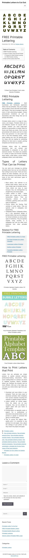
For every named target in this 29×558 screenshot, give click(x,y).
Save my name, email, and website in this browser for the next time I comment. (14, 497)
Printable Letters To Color (11, 455)
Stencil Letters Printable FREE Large (12, 535)
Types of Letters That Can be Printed (13, 53)
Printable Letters (8, 431)
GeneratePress (14, 555)
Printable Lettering (7, 533)
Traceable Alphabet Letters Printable (15, 251)
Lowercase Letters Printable (15, 244)
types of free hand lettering (10, 448)
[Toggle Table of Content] (21, 49)
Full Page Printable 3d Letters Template (15, 240)
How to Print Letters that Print (12, 58)
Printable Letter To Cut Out (9, 526)
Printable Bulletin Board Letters (11, 531)
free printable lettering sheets (13, 439)
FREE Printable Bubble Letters (10, 528)
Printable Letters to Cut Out (14, 2)
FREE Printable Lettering (10, 51)
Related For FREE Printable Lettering (14, 55)
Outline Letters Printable (14, 247)
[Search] (25, 513)
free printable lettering (10, 433)
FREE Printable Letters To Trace (16, 236)
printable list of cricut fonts (16, 446)
